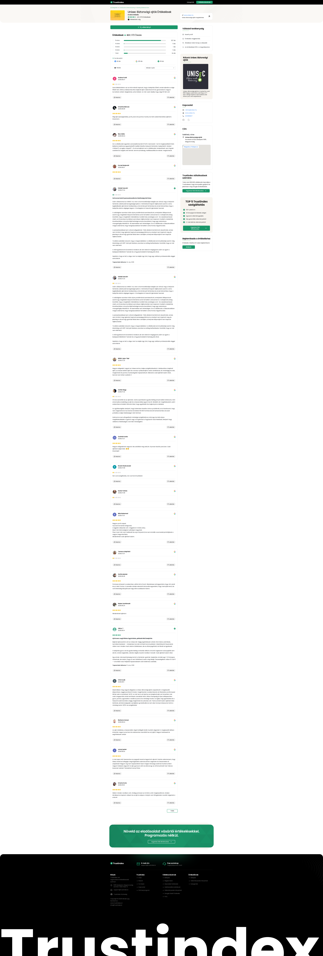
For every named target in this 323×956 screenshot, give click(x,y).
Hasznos (117, 97)
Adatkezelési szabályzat (172, 887)
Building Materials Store (143, 7)
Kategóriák (190, 2)
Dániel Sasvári (123, 188)
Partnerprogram (144, 890)
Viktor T (120, 628)
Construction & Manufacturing (127, 7)
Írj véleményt (145, 27)
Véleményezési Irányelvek (173, 890)
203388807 (188, 116)
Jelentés (171, 97)
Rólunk (140, 881)
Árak (140, 878)
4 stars (117, 43)
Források (141, 884)
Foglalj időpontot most (174, 865)
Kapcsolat (141, 887)
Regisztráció (169, 881)
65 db (162, 61)
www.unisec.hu (190, 113)
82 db (119, 61)
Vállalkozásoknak (204, 2)
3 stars (117, 47)
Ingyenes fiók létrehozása (194, 191)
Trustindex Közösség (120, 894)
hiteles (118, 68)
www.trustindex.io (116, 903)
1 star (117, 53)
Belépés (188, 247)
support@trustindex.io (148, 865)
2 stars (117, 50)
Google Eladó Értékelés (172, 893)
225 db (140, 61)
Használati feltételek (171, 884)
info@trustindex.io (116, 905)
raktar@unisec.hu (191, 110)
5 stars (117, 40)
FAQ (166, 897)
